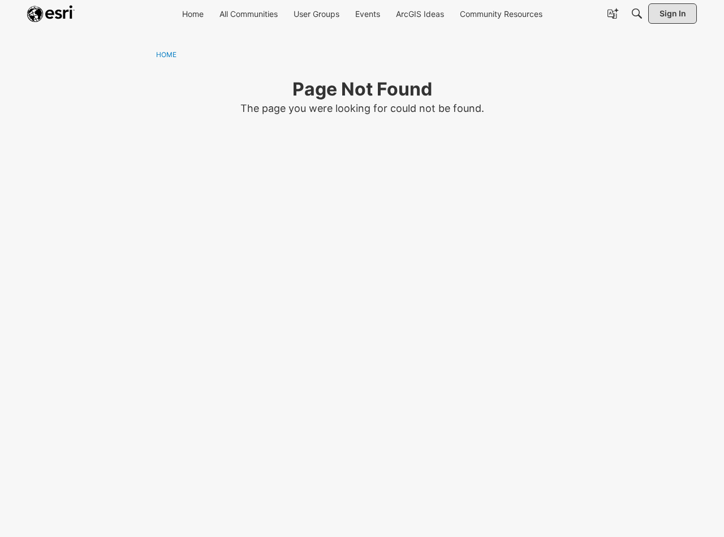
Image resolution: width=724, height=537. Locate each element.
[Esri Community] (51, 13)
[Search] (637, 13)
